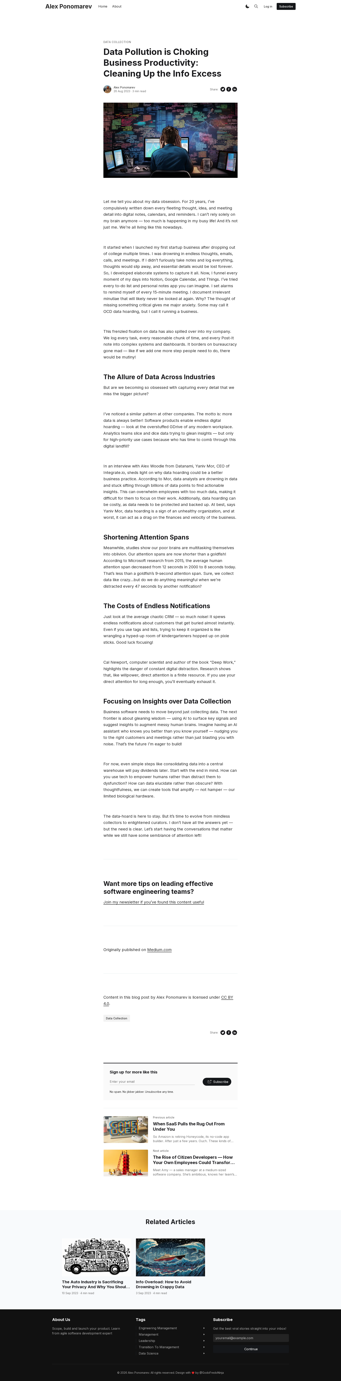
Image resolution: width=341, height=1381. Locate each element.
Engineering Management (158, 1328)
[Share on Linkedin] (235, 89)
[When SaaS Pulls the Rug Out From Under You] (125, 1129)
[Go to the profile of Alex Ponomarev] (107, 89)
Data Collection (117, 42)
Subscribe (286, 6)
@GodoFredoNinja (212, 1372)
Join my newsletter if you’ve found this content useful (153, 902)
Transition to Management (159, 1347)
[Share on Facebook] (229, 89)
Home (102, 6)
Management (148, 1334)
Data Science (148, 1353)
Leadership (147, 1341)
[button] (247, 6)
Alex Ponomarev (124, 87)
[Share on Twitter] (223, 89)
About (116, 6)
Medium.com (159, 949)
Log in (268, 6)
